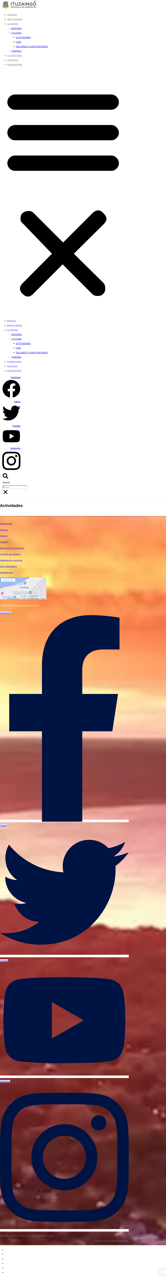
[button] (63, 192)
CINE (18, 42)
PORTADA (12, 15)
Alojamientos (6, 573)
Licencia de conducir (10, 554)
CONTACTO (12, 60)
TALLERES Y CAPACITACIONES (32, 46)
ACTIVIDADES (23, 37)
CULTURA (16, 33)
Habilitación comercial (11, 560)
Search (6, 482)
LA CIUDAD (12, 24)
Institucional (6, 524)
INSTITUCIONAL (15, 19)
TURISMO (16, 51)
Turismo (4, 542)
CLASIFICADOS (14, 56)
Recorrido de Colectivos (12, 548)
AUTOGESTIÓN (14, 65)
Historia (4, 530)
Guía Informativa (8, 566)
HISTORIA (16, 28)
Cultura (3, 536)
